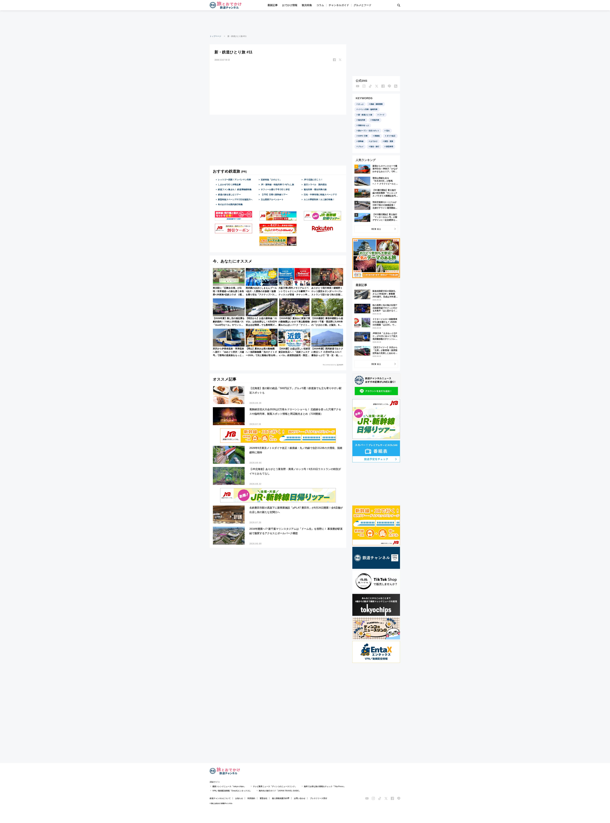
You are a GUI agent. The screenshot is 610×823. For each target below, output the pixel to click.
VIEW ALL (376, 229)
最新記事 (273, 5)
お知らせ (239, 798)
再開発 (377, 136)
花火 (388, 131)
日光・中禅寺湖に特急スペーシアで (320, 194)
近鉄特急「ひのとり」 (271, 179)
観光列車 (361, 120)
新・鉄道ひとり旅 (365, 115)
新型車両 (389, 146)
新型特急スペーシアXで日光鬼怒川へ (235, 199)
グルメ (360, 146)
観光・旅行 (374, 146)
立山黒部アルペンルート (272, 199)
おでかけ (373, 141)
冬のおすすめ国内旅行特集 (230, 204)
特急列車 (375, 120)
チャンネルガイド (339, 5)
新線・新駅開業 (376, 104)
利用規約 (251, 798)
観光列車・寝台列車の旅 (315, 189)
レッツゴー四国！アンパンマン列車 (234, 179)
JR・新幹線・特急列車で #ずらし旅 (277, 184)
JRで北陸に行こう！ (313, 179)
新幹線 (360, 141)
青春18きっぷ (363, 125)
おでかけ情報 (289, 5)
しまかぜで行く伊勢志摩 (229, 184)
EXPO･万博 (362, 136)
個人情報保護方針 (279, 798)
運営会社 (263, 798)
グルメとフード (362, 5)
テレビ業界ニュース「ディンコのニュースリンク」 (275, 786)
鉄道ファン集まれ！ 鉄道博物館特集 (235, 189)
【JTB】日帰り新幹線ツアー (274, 194)
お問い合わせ (299, 798)
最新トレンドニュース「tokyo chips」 (229, 786)
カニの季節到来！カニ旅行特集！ (319, 199)
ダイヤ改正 (391, 136)
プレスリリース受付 (318, 798)
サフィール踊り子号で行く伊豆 (275, 189)
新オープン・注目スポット (368, 131)
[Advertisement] (305, 22)
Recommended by (329, 365)
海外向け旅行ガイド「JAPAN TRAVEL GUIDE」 (280, 791)
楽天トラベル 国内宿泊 (315, 184)
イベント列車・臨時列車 (367, 109)
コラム (320, 5)
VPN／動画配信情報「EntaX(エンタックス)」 (232, 791)
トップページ (215, 36)
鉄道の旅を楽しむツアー (229, 194)
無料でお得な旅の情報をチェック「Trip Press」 (325, 786)
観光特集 (307, 5)
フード (381, 115)
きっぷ (360, 104)
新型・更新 (388, 141)
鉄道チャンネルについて (220, 798)
